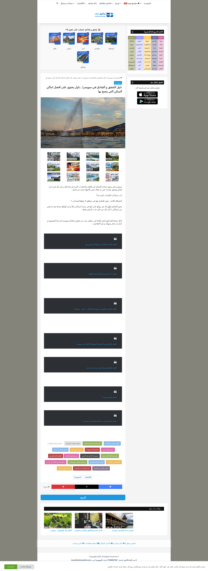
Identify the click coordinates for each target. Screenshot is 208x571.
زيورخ (131, 44)
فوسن (147, 65)
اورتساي (160, 65)
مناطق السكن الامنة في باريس (55, 462)
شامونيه (139, 55)
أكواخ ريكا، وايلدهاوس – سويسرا (61, 530)
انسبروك (154, 58)
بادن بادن (147, 62)
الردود (83, 497)
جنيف (131, 58)
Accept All (10, 567)
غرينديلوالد (131, 65)
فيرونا (161, 48)
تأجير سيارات (77, 543)
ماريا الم (154, 69)
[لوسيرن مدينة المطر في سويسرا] (119, 520)
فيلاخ (154, 62)
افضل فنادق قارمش (56, 456)
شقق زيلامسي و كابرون (101, 468)
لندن (83, 48)
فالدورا (161, 62)
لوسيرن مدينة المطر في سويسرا (122, 530)
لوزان (131, 51)
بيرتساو (154, 55)
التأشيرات (80, 3)
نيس (139, 69)
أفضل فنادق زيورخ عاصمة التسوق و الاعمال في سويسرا (96, 344)
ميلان (54, 48)
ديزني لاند (139, 58)
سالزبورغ (154, 51)
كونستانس (147, 69)
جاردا (160, 58)
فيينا (154, 48)
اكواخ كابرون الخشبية (113, 462)
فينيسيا (161, 51)
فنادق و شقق (131, 543)
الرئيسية (117, 78)
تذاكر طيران (118, 543)
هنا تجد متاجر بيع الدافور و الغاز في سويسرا (88, 530)
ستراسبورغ (139, 44)
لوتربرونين (132, 62)
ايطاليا (161, 37)
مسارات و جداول (66, 3)
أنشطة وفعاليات (91, 543)
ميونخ (147, 41)
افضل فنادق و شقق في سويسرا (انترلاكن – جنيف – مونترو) (95, 309)
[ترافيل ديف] (104, 14)
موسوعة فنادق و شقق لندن (77, 462)
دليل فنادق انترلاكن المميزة (92, 443)
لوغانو (131, 69)
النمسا (154, 37)
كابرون (154, 44)
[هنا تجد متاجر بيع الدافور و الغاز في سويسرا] (88, 520)
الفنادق (87, 477)
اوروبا (117, 3)
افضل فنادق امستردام (96, 462)
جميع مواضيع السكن (71, 456)
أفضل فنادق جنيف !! (109, 397)
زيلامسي (97, 48)
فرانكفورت (147, 44)
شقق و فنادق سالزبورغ (73, 443)
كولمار (139, 62)
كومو (160, 55)
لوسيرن (131, 48)
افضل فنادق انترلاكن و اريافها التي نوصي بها (101, 244)
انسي (139, 48)
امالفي (161, 69)
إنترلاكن (82, 67)
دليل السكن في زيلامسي (82, 468)
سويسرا (110, 78)
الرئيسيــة (147, 3)
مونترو (132, 55)
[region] (104, 566)
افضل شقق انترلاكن (64, 468)
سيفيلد (154, 65)
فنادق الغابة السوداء (92, 449)
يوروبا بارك (147, 55)
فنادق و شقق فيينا (76, 449)
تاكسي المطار (105, 543)
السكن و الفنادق (105, 3)
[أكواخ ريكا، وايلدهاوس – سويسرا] (58, 520)
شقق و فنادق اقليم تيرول (109, 456)
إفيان (139, 51)
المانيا (147, 37)
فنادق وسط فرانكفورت (55, 443)
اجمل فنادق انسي (108, 449)
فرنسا (139, 37)
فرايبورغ (147, 48)
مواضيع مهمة (131, 3)
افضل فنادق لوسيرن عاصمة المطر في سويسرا (100, 421)
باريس (69, 48)
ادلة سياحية (92, 3)
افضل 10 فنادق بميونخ (60, 449)
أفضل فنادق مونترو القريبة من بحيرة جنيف (101, 368)
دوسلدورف (147, 51)
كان (139, 65)
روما (161, 41)
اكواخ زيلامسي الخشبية (112, 443)
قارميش (147, 58)
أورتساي (111, 48)
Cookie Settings (25, 567)
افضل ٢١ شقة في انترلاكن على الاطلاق (103, 274)
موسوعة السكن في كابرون (90, 456)
